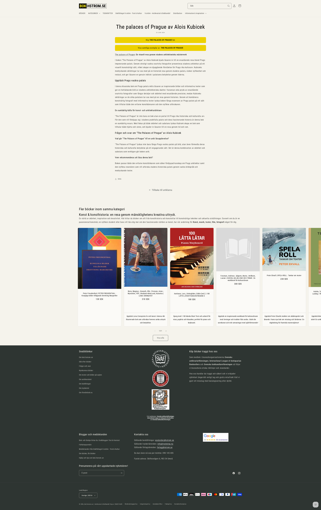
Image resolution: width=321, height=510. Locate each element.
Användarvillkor (158, 504)
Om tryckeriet (84, 388)
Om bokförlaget (85, 384)
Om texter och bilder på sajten (90, 375)
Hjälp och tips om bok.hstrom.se (91, 458)
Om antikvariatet (85, 379)
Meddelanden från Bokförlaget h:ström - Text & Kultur (99, 449)
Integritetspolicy (145, 504)
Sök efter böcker (85, 362)
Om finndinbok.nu (86, 393)
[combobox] (209, 6)
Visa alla (160, 338)
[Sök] (228, 6)
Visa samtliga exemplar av (160, 48)
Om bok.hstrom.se (86, 357)
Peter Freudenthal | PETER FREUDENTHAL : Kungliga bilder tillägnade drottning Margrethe (99, 294)
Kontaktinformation (180, 504)
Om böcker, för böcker (87, 453)
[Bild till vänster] (155, 331)
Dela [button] (119, 179)
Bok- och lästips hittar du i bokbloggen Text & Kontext (99, 440)
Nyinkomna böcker (86, 370)
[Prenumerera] (121, 473)
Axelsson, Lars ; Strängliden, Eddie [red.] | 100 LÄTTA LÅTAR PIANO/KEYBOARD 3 (192, 295)
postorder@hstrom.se (164, 440)
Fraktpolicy (168, 504)
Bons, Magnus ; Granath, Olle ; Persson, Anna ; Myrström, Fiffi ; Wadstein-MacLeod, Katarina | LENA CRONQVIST (146, 293)
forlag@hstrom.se (165, 447)
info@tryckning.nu (165, 444)
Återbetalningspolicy (131, 504)
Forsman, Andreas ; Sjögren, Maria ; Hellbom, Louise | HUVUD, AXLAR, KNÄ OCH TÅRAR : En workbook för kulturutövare (238, 278)
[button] (94, 13)
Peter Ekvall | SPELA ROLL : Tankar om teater (284, 275)
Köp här (160, 40)
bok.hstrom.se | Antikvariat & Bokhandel (97, 504)
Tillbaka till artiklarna (162, 190)
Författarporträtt (85, 445)
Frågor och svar (85, 366)
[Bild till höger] (166, 331)
